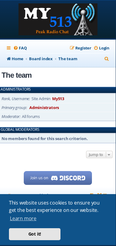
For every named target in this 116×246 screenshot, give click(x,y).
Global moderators (20, 129)
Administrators (16, 89)
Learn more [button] (23, 218)
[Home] (58, 20)
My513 (58, 98)
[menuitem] (20, 48)
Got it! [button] (34, 234)
